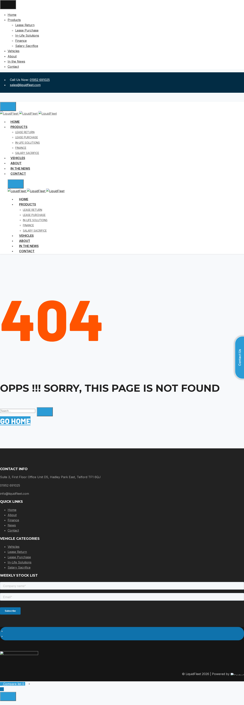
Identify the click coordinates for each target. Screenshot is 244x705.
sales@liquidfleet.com (25, 85)
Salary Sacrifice (19, 567)
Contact (13, 530)
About (12, 515)
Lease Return (17, 552)
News (12, 525)
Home (12, 510)
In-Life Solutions (19, 562)
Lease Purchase (19, 557)
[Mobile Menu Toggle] (8, 4)
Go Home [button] (15, 420)
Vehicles (13, 547)
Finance (13, 520)
